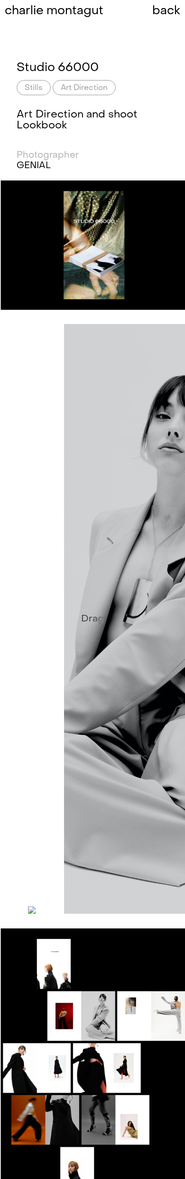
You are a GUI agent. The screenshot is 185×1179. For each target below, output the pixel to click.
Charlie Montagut (54, 11)
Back (166, 11)
